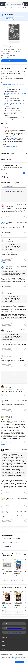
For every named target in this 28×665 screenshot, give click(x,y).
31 (4, 613)
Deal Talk (13, 10)
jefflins (6, 511)
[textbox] (12, 173)
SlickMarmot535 (8, 498)
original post (14, 138)
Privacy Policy (13, 657)
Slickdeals (3, 10)
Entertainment (8, 538)
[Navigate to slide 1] (12, 41)
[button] (6, 47)
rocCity (6, 400)
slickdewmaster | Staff (22, 123)
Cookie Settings (9, 661)
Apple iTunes (4, 71)
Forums (8, 10)
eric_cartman (7, 204)
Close (19, 661)
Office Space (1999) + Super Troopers (12, 103)
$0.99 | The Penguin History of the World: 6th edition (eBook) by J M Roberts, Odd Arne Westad (7, 603)
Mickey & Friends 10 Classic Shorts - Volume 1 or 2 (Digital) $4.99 (6, 570)
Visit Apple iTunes (14, 61)
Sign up (6, 191)
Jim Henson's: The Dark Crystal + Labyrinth (13, 84)
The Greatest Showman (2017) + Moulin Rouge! (14, 112)
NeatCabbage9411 (9, 416)
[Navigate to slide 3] (14, 41)
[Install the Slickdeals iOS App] (14, 632)
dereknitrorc (7, 386)
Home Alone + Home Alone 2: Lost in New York (14, 93)
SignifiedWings (8, 222)
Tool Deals (25, 7)
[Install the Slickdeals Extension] (14, 623)
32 (4, 46)
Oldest (17, 182)
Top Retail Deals (17, 7)
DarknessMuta (8, 449)
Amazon (4, 578)
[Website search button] (22, 4)
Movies (18, 538)
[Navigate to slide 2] (13, 41)
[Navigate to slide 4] (15, 41)
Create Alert (10, 18)
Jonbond (6, 355)
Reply (9, 216)
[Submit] (3, 186)
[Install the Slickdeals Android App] (14, 628)
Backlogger (7, 329)
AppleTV (15, 578)
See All (24, 554)
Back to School (8, 7)
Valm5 (6, 292)
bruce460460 (8, 240)
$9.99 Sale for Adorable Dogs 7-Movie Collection (18, 570)
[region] (14, 658)
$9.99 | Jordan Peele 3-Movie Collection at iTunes (18, 603)
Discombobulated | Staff (12, 146)
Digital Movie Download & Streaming (9, 542)
